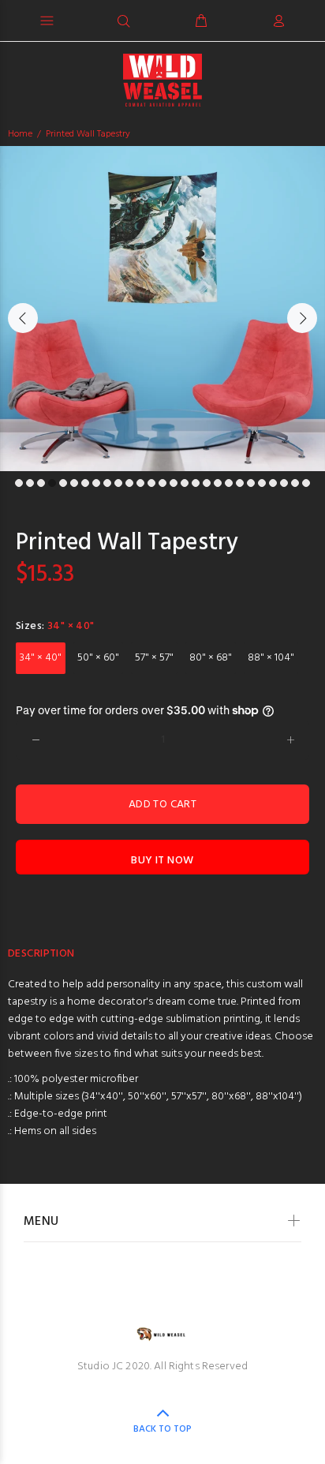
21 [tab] (240, 483)
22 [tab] (251, 483)
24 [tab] (273, 483)
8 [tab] (96, 483)
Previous (23, 318)
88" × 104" (271, 658)
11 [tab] (129, 483)
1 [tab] (19, 483)
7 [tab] (85, 483)
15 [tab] (173, 483)
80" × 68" (210, 658)
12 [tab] (140, 483)
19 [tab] (218, 483)
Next (302, 318)
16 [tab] (185, 483)
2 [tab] (30, 483)
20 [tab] (229, 483)
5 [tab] (63, 483)
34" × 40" (41, 658)
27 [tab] (306, 483)
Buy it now (162, 861)
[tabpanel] (162, 308)
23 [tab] (262, 483)
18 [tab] (207, 483)
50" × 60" (98, 658)
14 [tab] (162, 483)
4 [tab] (52, 483)
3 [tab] (41, 483)
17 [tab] (196, 483)
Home (20, 134)
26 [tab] (295, 483)
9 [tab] (107, 483)
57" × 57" (154, 658)
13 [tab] (151, 483)
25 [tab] (284, 483)
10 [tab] (118, 483)
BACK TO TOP (162, 1429)
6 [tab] (74, 483)
